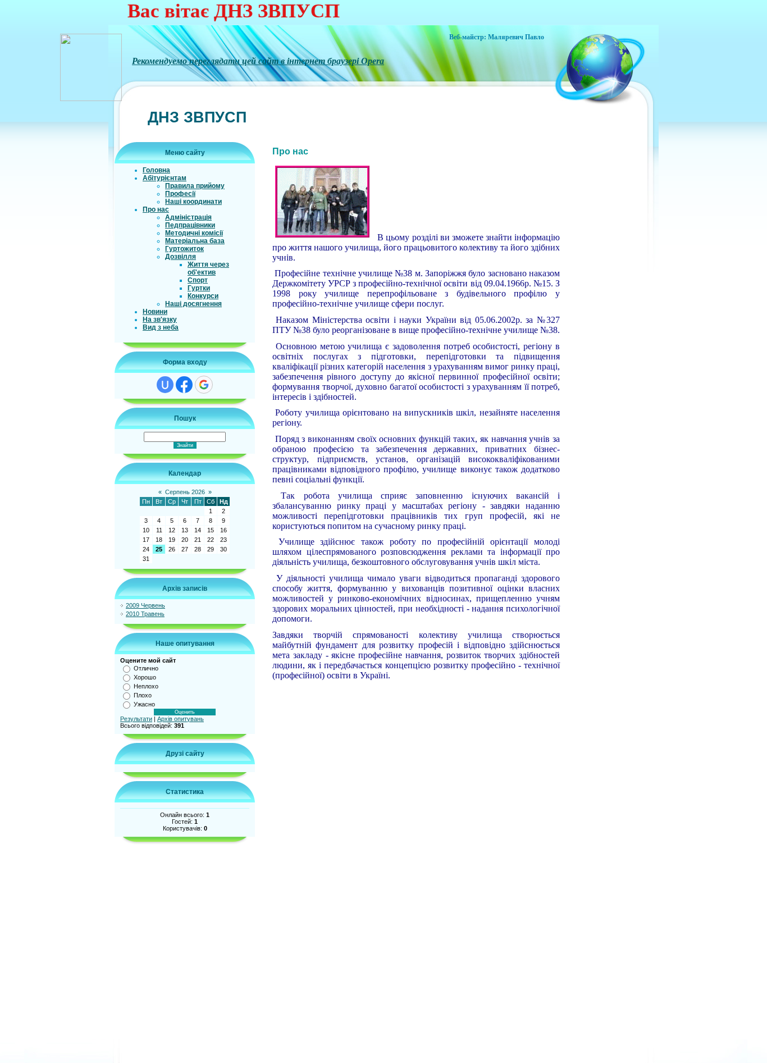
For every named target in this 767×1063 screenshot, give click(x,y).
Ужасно (144, 704)
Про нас (156, 209)
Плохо (143, 695)
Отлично (146, 668)
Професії (180, 194)
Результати (136, 718)
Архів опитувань (180, 718)
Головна (156, 170)
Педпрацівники (190, 225)
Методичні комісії (194, 233)
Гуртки (199, 288)
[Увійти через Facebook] (184, 384)
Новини (155, 312)
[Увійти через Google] (204, 385)
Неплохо (146, 686)
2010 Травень (145, 613)
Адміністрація (188, 217)
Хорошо (145, 677)
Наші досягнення (193, 304)
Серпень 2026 (185, 492)
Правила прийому (195, 186)
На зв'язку (160, 319)
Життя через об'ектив (208, 268)
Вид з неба (161, 327)
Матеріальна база (195, 241)
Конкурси (203, 296)
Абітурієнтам (164, 178)
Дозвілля (180, 257)
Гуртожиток (184, 249)
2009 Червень (145, 605)
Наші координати (193, 202)
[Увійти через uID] (165, 384)
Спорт (198, 280)
